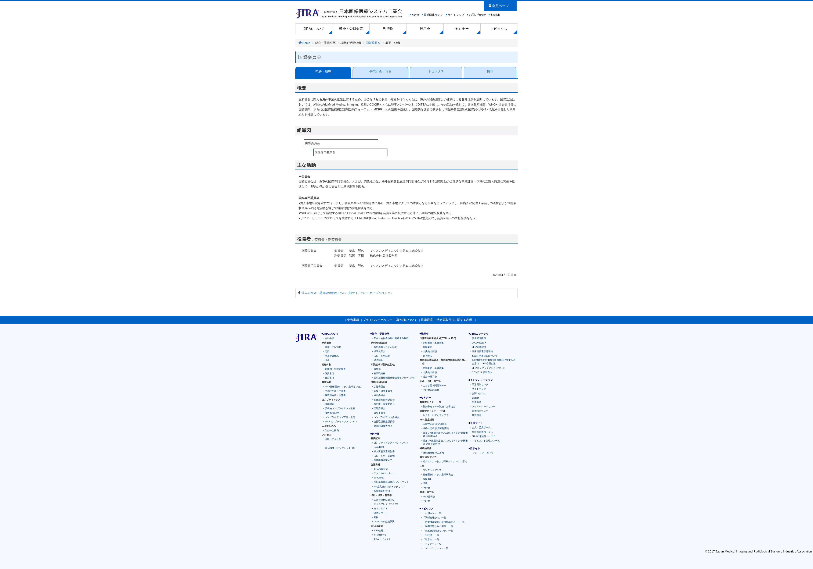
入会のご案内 (332, 430)
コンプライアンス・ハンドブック (391, 442)
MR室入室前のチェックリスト (389, 486)
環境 (425, 483)
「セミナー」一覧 (432, 544)
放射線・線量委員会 (384, 404)
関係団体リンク (433, 14)
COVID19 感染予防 (482, 372)
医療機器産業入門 (383, 460)
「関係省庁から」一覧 (434, 517)
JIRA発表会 (429, 496)
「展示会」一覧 (431, 539)
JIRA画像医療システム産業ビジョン (343, 386)
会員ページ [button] (500, 6)
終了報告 (427, 355)
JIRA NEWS (380, 534)
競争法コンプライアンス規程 (340, 408)
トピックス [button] (498, 29)
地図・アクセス (333, 439)
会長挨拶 (329, 338)
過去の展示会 (430, 376)
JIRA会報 (378, 530)
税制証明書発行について (485, 355)
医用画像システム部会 (385, 347)
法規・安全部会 (382, 355)
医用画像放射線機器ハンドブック (391, 482)
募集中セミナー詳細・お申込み (439, 406)
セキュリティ (381, 508)
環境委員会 (379, 412)
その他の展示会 (431, 389)
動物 (376, 517)
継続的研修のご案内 (433, 452)
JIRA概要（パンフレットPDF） (341, 448)
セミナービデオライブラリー (438, 415)
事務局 (377, 368)
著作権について (406, 319)
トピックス (436, 71)
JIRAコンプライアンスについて (341, 421)
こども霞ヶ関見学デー (434, 385)
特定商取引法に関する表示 (454, 319)
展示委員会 (379, 395)
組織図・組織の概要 (335, 368)
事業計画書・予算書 (335, 391)
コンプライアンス (432, 470)
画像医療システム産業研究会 (438, 474)
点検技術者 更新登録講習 (436, 428)
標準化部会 (379, 351)
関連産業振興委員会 (384, 399)
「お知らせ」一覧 (432, 513)
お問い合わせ (477, 14)
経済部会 (378, 360)
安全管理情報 (479, 338)
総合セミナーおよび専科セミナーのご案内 (445, 461)
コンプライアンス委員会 (386, 417)
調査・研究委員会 (383, 391)
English (495, 14)
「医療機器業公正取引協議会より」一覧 (444, 521)
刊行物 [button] (388, 29)
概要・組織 (323, 71)
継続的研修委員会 (383, 426)
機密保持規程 (332, 412)
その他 (426, 487)
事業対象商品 (332, 355)
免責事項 (353, 319)
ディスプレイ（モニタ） (386, 504)
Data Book (379, 447)
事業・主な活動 (333, 347)
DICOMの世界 (479, 342)
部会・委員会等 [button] (351, 29)
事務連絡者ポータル (482, 431)
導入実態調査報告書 (384, 451)
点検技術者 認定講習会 (435, 424)
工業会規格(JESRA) (384, 499)
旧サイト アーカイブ (483, 453)
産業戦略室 (379, 373)
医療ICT (427, 478)
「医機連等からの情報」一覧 (438, 526)
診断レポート (381, 512)
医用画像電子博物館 (482, 351)
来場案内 (427, 347)
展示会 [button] (425, 29)
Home (415, 14)
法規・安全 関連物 (384, 455)
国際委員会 (373, 43)
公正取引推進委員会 (384, 421)
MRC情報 (379, 477)
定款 (327, 351)
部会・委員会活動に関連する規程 (391, 338)
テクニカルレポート (384, 473)
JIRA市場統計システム (484, 436)
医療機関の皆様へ (383, 491)
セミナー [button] (462, 29)
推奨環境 (427, 319)
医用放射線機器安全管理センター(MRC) (395, 377)
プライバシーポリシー (378, 319)
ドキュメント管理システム (486, 440)
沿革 (327, 360)
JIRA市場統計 (381, 468)
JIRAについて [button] (314, 29)
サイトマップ (456, 14)
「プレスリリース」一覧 (435, 548)
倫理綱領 (329, 404)
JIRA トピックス (382, 539)
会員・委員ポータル (482, 427)
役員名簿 (329, 373)
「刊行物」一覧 (431, 535)
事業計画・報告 (380, 71)
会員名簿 (329, 377)
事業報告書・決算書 (335, 395)
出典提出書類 (430, 351)
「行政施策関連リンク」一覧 (438, 530)
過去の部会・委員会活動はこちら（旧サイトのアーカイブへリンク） (347, 293)
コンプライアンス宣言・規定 (340, 417)
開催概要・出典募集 (433, 342)
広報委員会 (379, 386)
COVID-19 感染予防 (384, 521)
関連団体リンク (480, 384)
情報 (490, 71)
